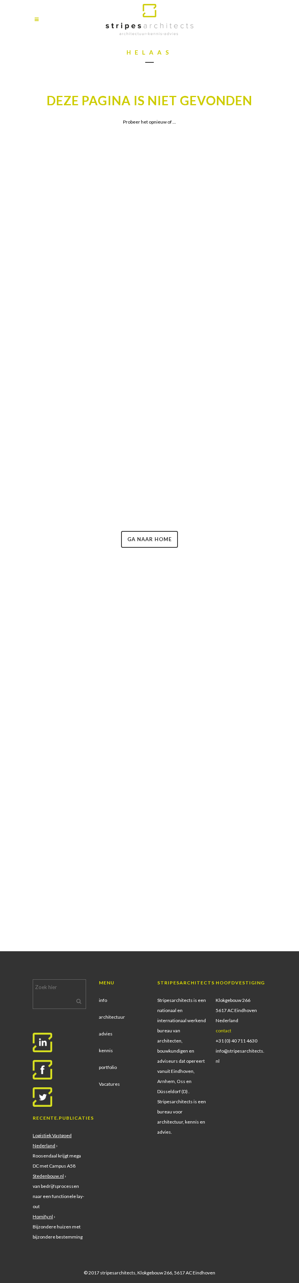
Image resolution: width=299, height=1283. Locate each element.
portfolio (108, 1067)
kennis (106, 1050)
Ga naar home (149, 539)
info (103, 1000)
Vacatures (109, 1084)
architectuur (112, 1017)
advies (106, 1034)
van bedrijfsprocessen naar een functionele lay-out (58, 1196)
